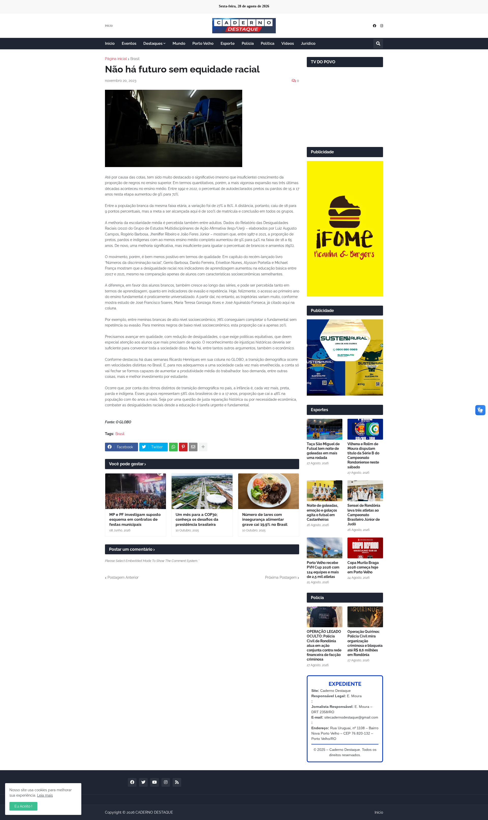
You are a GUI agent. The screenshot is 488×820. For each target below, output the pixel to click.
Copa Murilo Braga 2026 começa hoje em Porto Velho (363, 567)
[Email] (193, 447)
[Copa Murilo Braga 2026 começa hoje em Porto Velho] (365, 548)
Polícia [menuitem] (248, 43)
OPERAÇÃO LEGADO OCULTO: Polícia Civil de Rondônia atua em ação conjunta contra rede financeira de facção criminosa (324, 645)
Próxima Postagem (281, 577)
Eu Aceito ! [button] (23, 806)
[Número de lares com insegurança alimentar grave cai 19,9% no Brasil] (268, 491)
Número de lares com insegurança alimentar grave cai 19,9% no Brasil (264, 519)
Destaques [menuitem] (152, 43)
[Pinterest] (183, 447)
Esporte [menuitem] (228, 43)
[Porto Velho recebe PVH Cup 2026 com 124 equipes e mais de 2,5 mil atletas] (324, 548)
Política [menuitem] (267, 43)
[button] (378, 44)
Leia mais (45, 795)
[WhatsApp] (173, 447)
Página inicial (116, 59)
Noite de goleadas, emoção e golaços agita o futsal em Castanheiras (322, 512)
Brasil (135, 59)
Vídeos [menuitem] (287, 43)
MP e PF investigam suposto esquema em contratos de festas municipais (135, 519)
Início (109, 25)
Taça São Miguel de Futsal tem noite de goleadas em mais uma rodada (323, 451)
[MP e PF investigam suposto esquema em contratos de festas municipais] (135, 491)
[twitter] (143, 782)
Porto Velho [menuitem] (203, 43)
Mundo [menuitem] (179, 43)
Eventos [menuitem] (129, 43)
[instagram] (381, 25)
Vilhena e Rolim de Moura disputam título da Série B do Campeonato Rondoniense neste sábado (363, 455)
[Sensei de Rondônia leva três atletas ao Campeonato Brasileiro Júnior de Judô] (365, 490)
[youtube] (154, 782)
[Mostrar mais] (203, 447)
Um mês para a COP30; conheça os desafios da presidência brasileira (197, 519)
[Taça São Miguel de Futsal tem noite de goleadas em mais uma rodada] (324, 429)
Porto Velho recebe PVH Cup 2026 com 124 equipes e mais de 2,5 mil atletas (323, 570)
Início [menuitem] (110, 43)
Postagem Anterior (123, 577)
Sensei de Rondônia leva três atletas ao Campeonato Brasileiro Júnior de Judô (363, 514)
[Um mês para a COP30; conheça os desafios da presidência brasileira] (202, 491)
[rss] (177, 782)
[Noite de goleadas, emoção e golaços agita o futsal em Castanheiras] (324, 490)
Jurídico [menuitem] (308, 43)
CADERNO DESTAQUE (154, 812)
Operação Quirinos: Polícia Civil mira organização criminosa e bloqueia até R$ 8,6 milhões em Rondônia (365, 643)
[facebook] (374, 25)
